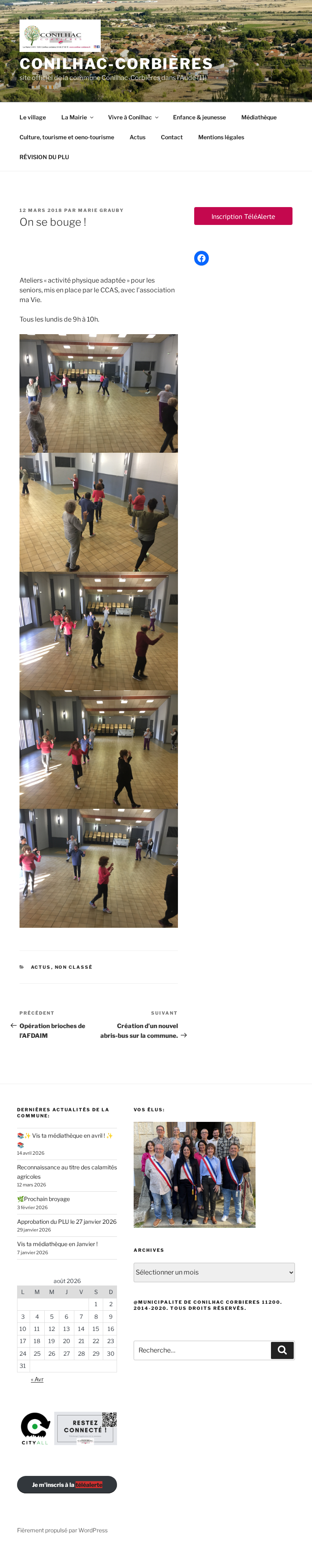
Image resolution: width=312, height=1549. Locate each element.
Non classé (74, 967)
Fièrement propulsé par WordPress (62, 1530)
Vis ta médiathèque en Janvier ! (57, 1243)
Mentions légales (221, 137)
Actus (137, 137)
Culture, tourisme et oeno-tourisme (67, 137)
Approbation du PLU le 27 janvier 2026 (67, 1221)
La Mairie (74, 117)
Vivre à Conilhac (130, 117)
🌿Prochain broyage (43, 1198)
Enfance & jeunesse (199, 117)
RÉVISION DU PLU (44, 156)
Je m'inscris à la (67, 1484)
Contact (172, 137)
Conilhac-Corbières (117, 64)
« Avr (37, 1379)
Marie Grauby (101, 210)
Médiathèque (259, 117)
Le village (33, 117)
